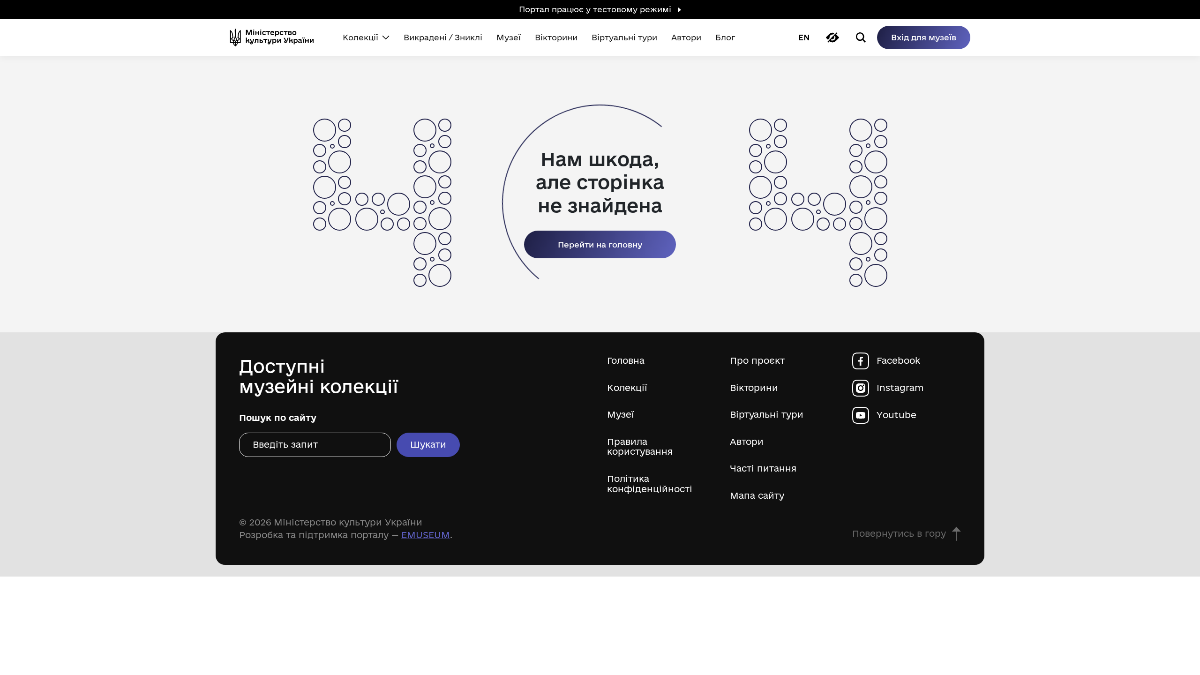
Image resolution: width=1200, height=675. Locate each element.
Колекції (627, 388)
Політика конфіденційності (649, 484)
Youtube (896, 415)
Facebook (898, 361)
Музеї (620, 415)
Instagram (900, 388)
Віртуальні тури (766, 415)
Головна (626, 361)
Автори (747, 442)
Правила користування (640, 447)
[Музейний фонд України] (276, 37)
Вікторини (754, 388)
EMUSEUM (425, 535)
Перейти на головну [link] (600, 244)
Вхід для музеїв (923, 37)
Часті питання (763, 468)
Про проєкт (757, 361)
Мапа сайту (757, 496)
